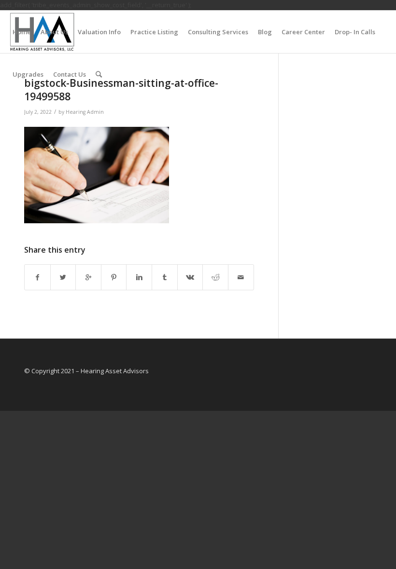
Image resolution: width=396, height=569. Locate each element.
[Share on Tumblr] (164, 277)
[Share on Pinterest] (114, 277)
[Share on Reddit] (215, 277)
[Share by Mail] (241, 277)
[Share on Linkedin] (139, 277)
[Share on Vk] (190, 277)
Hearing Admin (85, 111)
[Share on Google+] (88, 277)
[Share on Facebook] (37, 277)
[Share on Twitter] (63, 277)
